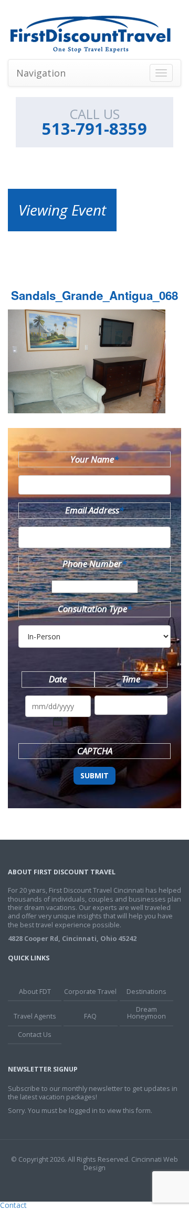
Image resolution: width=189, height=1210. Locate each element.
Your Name (94, 459)
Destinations (146, 991)
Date (58, 679)
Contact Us (34, 1034)
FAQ (90, 1016)
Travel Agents (35, 1016)
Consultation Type (95, 609)
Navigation (41, 73)
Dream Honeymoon (146, 1013)
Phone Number (94, 564)
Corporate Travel (90, 991)
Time (131, 679)
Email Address (94, 510)
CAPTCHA (94, 751)
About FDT (35, 991)
